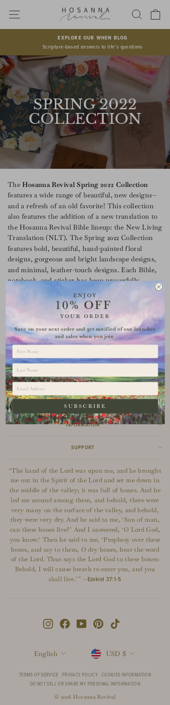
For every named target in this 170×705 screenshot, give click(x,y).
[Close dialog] (159, 287)
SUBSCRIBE (85, 406)
